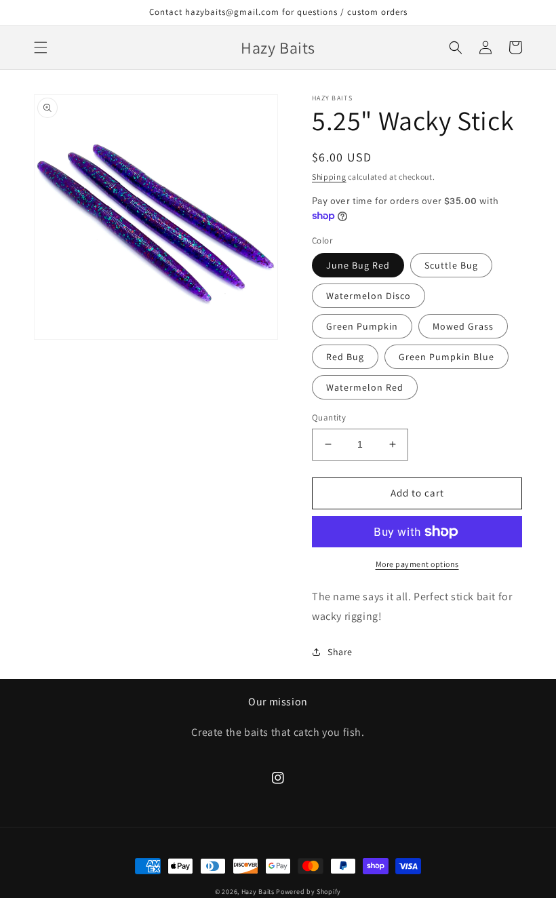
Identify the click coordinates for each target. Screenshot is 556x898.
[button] (41, 47)
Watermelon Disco (368, 296)
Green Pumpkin (362, 326)
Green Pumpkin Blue (446, 357)
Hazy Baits (258, 891)
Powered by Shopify (308, 891)
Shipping (329, 177)
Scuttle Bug (451, 265)
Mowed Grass (463, 326)
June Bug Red (358, 265)
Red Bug (345, 357)
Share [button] (340, 652)
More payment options (417, 564)
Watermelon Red (364, 387)
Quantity (329, 417)
